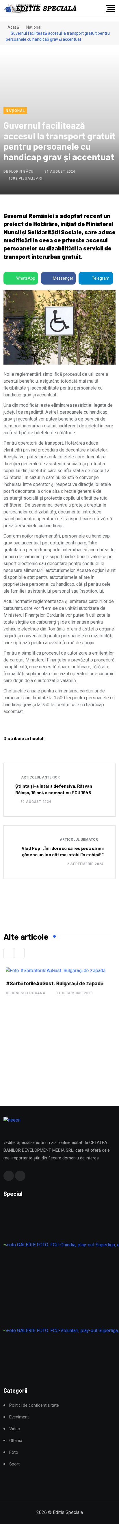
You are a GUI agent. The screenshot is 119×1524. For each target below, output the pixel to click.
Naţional (33, 27)
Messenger (63, 278)
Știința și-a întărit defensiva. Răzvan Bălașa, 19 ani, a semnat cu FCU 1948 (53, 789)
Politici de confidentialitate (34, 1405)
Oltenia (15, 1441)
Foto (13, 1452)
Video (14, 1429)
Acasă (13, 27)
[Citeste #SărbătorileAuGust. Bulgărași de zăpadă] (52, 970)
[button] (8, 953)
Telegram (100, 278)
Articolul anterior (40, 777)
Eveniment (19, 1417)
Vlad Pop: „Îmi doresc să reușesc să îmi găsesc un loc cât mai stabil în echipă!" (63, 851)
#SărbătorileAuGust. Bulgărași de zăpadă (52, 983)
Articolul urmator (79, 840)
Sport (14, 1464)
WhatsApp (25, 278)
